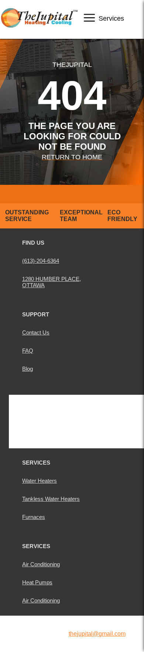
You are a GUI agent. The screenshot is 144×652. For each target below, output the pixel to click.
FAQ (27, 350)
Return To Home (72, 157)
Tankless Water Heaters (51, 499)
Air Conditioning (41, 564)
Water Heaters (39, 481)
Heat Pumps (37, 582)
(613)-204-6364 (40, 261)
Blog (27, 369)
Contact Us (35, 332)
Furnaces (33, 517)
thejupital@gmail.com (97, 634)
